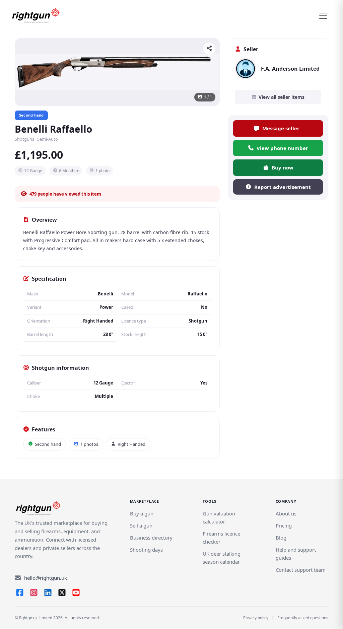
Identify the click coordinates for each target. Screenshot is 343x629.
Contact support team (301, 569)
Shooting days (146, 549)
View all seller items (281, 97)
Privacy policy (255, 618)
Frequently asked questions (302, 618)
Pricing (284, 525)
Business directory (151, 537)
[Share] (209, 49)
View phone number (282, 148)
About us (286, 513)
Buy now (282, 167)
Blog (281, 537)
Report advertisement (282, 187)
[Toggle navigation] (323, 15)
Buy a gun (141, 513)
